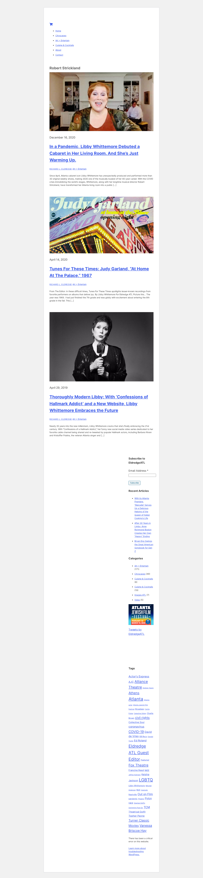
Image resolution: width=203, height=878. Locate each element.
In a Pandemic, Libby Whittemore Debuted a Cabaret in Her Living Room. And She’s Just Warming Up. (94, 153)
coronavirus (136, 726)
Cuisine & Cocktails (64, 45)
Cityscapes (60, 35)
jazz (147, 770)
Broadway (139, 709)
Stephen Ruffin (139, 803)
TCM (147, 807)
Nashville (133, 794)
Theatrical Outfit (137, 811)
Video (137, 600)
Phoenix (141, 799)
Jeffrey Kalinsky (135, 775)
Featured (145, 760)
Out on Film (145, 794)
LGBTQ (146, 779)
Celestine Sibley (140, 713)
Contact (59, 55)
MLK (138, 790)
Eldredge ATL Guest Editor (139, 753)
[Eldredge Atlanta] (68, 16)
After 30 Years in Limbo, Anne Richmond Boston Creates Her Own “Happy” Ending (142, 530)
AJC (131, 681)
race (131, 803)
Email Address (138, 470)
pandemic (133, 798)
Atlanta (136, 699)
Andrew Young (148, 688)
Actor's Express (139, 676)
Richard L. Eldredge (60, 169)
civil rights (142, 717)
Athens (134, 693)
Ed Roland (140, 740)
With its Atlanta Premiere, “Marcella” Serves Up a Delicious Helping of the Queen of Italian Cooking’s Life (142, 508)
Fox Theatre (138, 765)
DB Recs (143, 736)
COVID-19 (136, 732)
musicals (144, 790)
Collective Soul (136, 722)
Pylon (148, 798)
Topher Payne (137, 815)
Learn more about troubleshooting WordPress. (137, 851)
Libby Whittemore (137, 785)
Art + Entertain (62, 40)
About (58, 50)
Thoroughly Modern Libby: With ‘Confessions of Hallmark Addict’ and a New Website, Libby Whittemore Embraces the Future (98, 403)
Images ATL (140, 595)
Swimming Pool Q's (136, 808)
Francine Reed (136, 770)
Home (58, 31)
